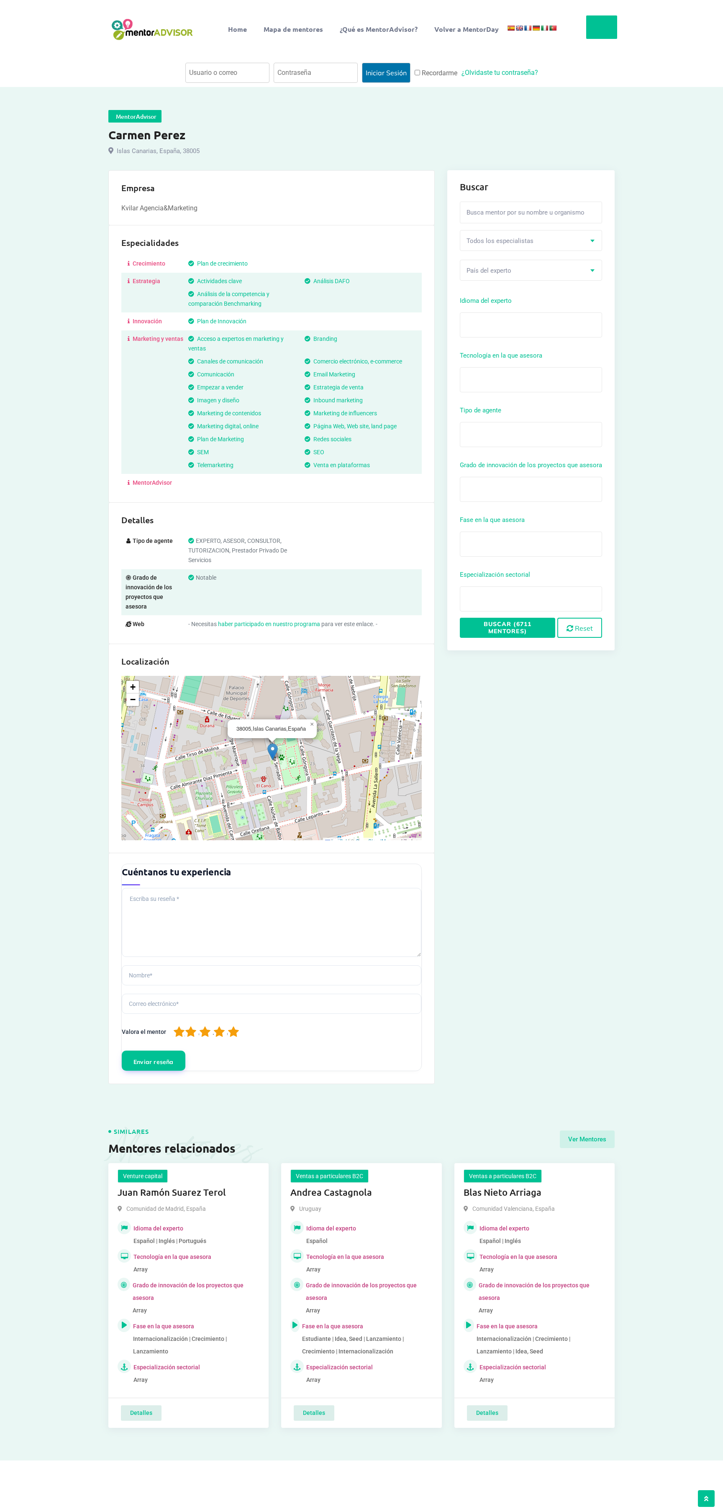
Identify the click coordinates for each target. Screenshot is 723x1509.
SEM (202, 452)
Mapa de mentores (293, 29)
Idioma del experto (486, 300)
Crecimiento (148, 263)
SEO (318, 452)
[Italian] (544, 28)
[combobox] (531, 240)
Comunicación (215, 374)
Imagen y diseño (217, 400)
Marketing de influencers (344, 413)
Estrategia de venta (338, 387)
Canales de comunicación (229, 361)
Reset (583, 628)
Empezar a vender (220, 387)
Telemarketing (214, 465)
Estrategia (145, 281)
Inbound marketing (337, 400)
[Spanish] (511, 28)
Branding (324, 338)
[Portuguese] (552, 28)
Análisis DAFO (331, 281)
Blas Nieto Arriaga (502, 1192)
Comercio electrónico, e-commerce (357, 361)
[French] (527, 28)
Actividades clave (219, 281)
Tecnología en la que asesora (501, 355)
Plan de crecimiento (222, 263)
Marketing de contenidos (228, 413)
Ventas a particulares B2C (329, 1176)
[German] (536, 28)
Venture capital (142, 1176)
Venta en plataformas (341, 465)
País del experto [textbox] (489, 270)
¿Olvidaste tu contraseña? (499, 73)
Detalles (141, 1412)
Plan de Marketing (220, 439)
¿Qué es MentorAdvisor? (379, 29)
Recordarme (438, 73)
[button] (272, 751)
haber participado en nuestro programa (269, 624)
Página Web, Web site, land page (354, 426)
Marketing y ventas (157, 338)
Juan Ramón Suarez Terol (172, 1192)
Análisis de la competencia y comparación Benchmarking (228, 299)
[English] (519, 28)
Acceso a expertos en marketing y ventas (236, 343)
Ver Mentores (587, 1139)
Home (237, 29)
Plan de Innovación (221, 321)
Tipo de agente (480, 410)
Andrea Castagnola (331, 1192)
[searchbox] (500, 324)
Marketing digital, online (227, 426)
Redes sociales (331, 439)
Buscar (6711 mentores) (507, 627)
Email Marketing (333, 374)
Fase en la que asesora (492, 520)
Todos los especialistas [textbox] (500, 241)
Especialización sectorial (495, 574)
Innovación (146, 321)
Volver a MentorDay (466, 29)
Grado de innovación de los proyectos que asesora (531, 465)
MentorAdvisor (151, 482)
